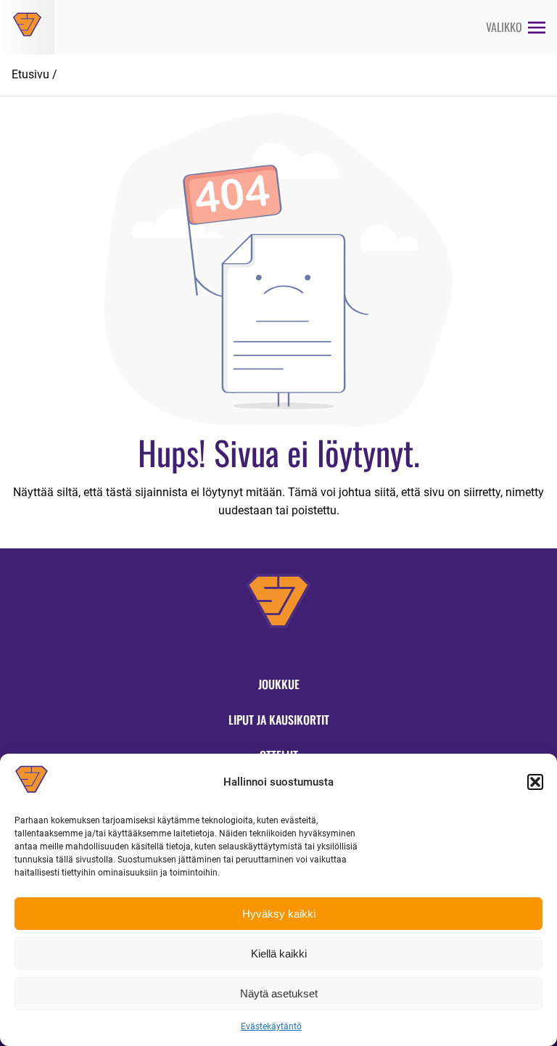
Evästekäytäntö (271, 1026)
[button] (535, 782)
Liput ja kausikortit (278, 719)
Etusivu (30, 74)
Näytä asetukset (279, 993)
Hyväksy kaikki (278, 913)
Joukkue (279, 684)
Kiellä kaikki (279, 953)
